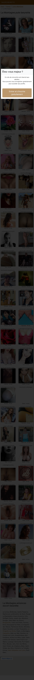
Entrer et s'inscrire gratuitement (17, 92)
